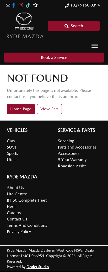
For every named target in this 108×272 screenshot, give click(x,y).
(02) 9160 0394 (85, 5)
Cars (11, 140)
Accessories (68, 153)
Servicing (66, 140)
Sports (12, 153)
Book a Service (54, 57)
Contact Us (17, 219)
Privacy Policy (19, 231)
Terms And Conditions (27, 225)
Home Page (20, 108)
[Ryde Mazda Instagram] (21, 5)
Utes (11, 159)
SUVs (11, 147)
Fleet (11, 206)
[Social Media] (29, 5)
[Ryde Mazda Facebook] (14, 5)
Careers (14, 212)
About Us (15, 187)
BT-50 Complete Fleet (27, 200)
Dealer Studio (37, 267)
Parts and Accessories (77, 147)
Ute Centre (17, 193)
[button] (94, 46)
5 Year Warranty (72, 159)
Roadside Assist (72, 165)
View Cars (49, 108)
